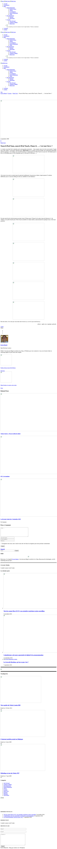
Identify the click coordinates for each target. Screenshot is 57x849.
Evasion (10, 93)
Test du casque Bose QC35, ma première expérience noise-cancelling (24, 611)
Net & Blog (6, 795)
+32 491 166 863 (5, 803)
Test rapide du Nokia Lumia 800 (10, 705)
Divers (5, 788)
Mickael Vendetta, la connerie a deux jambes (9, 385)
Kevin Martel (4, 93)
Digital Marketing (8, 787)
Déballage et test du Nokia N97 (10, 773)
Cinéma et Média (8, 784)
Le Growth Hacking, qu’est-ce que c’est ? (16, 662)
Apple (2, 326)
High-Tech (15, 93)
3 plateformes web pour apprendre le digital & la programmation (23, 655)
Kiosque (5, 792)
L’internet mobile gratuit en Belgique (12, 739)
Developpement (7, 785)
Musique (6, 793)
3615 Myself (7, 783)
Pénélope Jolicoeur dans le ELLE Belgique (8, 367)
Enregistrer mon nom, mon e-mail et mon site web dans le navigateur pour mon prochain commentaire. (26, 543)
